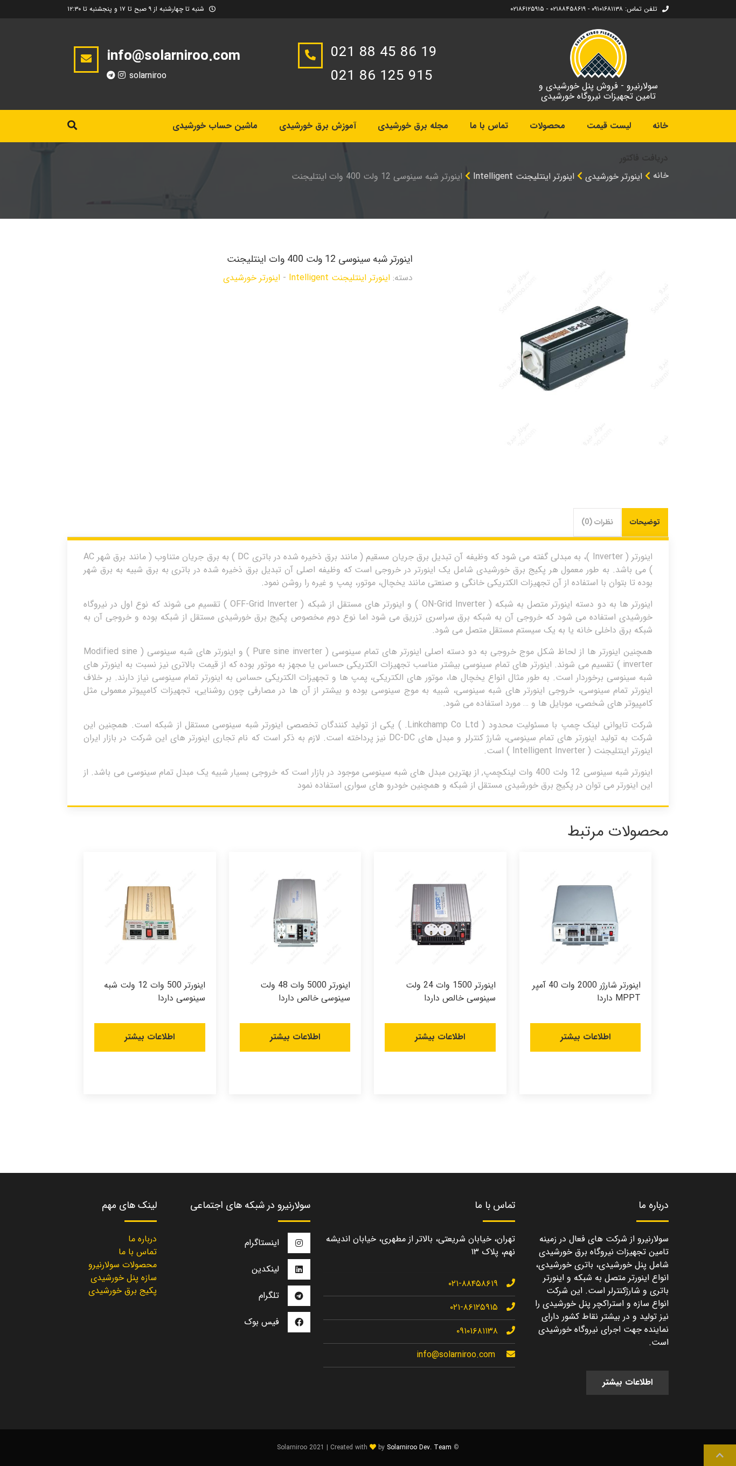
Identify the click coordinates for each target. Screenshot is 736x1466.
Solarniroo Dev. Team (419, 1447)
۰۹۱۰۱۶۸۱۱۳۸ (477, 1331)
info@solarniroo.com (455, 1354)
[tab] (645, 522)
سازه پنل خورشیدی (124, 1277)
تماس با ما (489, 126)
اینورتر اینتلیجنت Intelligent (523, 176)
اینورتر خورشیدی (613, 176)
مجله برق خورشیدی (413, 126)
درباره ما (142, 1239)
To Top (720, 1455)
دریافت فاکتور (644, 158)
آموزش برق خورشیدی (317, 126)
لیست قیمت (609, 126)
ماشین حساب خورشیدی (215, 126)
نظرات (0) (597, 522)
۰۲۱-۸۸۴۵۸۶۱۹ (473, 1283)
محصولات (547, 126)
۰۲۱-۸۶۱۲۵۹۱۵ (474, 1307)
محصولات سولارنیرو (122, 1265)
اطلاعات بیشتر (585, 1037)
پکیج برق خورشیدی (122, 1290)
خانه (661, 175)
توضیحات (645, 522)
